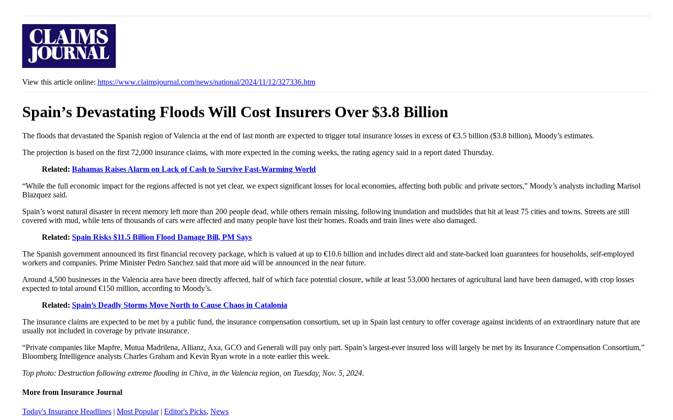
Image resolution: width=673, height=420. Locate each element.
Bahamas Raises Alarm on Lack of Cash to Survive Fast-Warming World (194, 169)
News (219, 411)
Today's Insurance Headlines (66, 411)
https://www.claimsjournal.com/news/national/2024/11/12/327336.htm (206, 82)
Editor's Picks (185, 411)
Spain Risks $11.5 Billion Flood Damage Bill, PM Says (162, 237)
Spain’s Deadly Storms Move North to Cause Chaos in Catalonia (179, 305)
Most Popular (138, 411)
